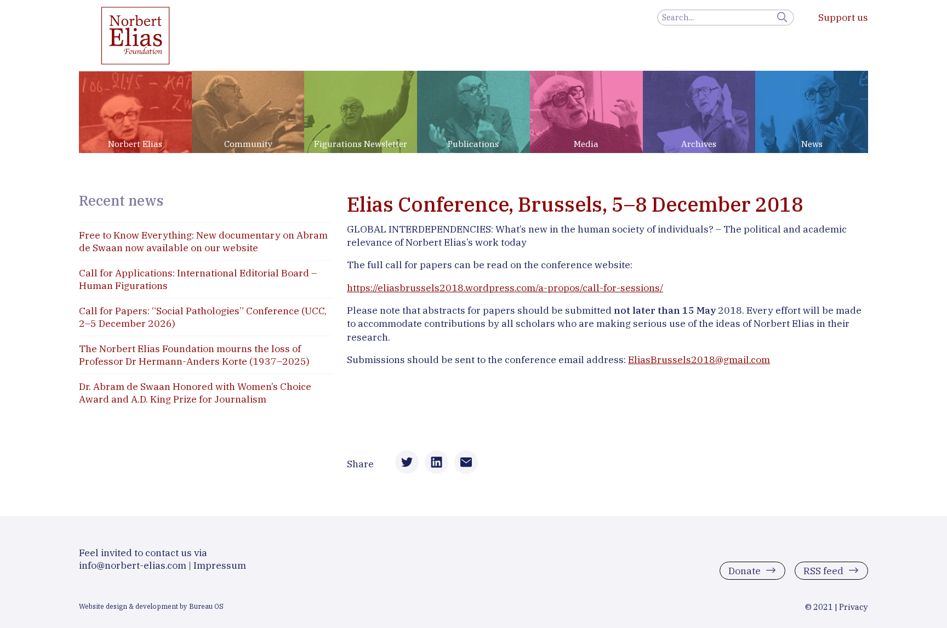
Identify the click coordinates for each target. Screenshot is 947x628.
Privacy (853, 607)
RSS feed (823, 570)
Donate (744, 570)
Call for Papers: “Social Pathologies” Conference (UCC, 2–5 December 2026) (203, 317)
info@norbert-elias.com (132, 565)
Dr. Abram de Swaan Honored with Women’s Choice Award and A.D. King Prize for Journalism (195, 392)
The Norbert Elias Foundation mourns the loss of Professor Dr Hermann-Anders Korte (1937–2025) (194, 354)
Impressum (219, 565)
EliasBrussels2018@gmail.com (699, 359)
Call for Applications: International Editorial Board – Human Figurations (198, 279)
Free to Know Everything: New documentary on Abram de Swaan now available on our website (203, 241)
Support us (843, 17)
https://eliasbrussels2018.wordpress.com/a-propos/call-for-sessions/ (505, 287)
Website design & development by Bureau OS (151, 606)
